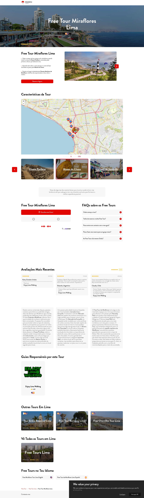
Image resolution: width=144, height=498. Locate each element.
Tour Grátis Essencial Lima (37, 420)
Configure (122, 494)
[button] (87, 78)
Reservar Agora (37, 81)
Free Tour (23, 489)
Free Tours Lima (37, 452)
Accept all (134, 494)
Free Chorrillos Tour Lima (106, 420)
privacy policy (77, 490)
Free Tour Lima (32, 489)
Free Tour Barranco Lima (72, 420)
